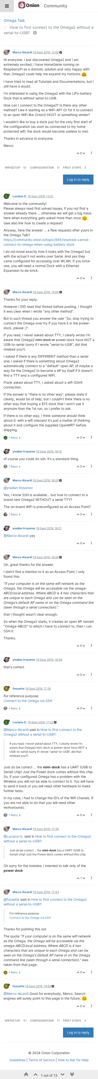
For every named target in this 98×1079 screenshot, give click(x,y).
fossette (18, 688)
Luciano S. (20, 196)
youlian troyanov (24, 451)
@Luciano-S (13, 836)
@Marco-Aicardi (16, 536)
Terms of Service (42, 1060)
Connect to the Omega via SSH (28, 701)
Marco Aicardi (22, 52)
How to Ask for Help (73, 1060)
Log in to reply (78, 179)
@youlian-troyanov (18, 488)
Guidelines (17, 1060)
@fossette (11, 899)
